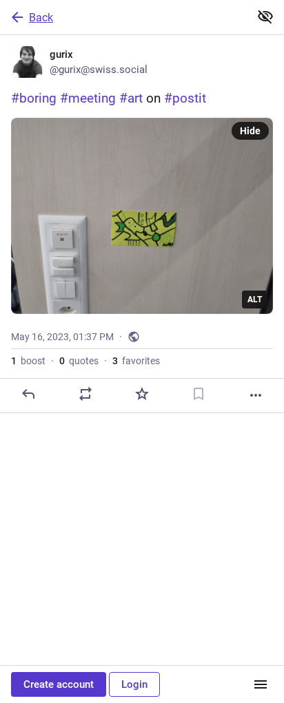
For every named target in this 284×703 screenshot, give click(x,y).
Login (134, 684)
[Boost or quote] (85, 394)
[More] (255, 395)
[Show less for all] (265, 16)
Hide (250, 130)
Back (41, 17)
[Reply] (28, 394)
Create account (58, 684)
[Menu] (260, 684)
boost (28, 360)
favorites (136, 360)
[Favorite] (142, 394)
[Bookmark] (198, 394)
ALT (254, 299)
